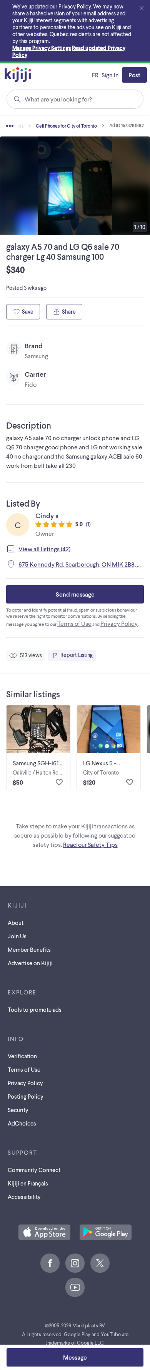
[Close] (141, 8)
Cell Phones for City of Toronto (66, 125)
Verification (22, 1055)
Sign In (110, 74)
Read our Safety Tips (90, 844)
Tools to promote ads (35, 1009)
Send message (75, 594)
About (15, 922)
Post (134, 74)
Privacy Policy (119, 623)
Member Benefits (29, 949)
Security (18, 1109)
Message (75, 1357)
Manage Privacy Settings (41, 48)
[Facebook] (50, 1263)
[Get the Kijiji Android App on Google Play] (106, 1233)
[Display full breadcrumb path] (21, 125)
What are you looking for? (58, 99)
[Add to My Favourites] (59, 782)
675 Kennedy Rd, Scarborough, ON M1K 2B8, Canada (81, 564)
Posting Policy (25, 1096)
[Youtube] (75, 1287)
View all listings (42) (44, 548)
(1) (88, 524)
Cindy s (46, 515)
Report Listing (76, 655)
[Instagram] (75, 1263)
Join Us (17, 936)
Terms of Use (74, 623)
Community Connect (34, 1169)
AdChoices (22, 1123)
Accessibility (24, 1196)
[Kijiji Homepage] (18, 75)
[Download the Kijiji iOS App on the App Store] (44, 1233)
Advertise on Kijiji (30, 962)
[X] (100, 1263)
